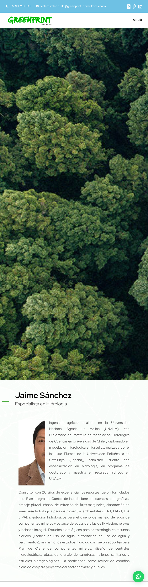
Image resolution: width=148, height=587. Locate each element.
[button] (138, 576)
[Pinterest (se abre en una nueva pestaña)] (134, 6)
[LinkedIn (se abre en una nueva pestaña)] (139, 6)
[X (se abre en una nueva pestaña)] (129, 6)
